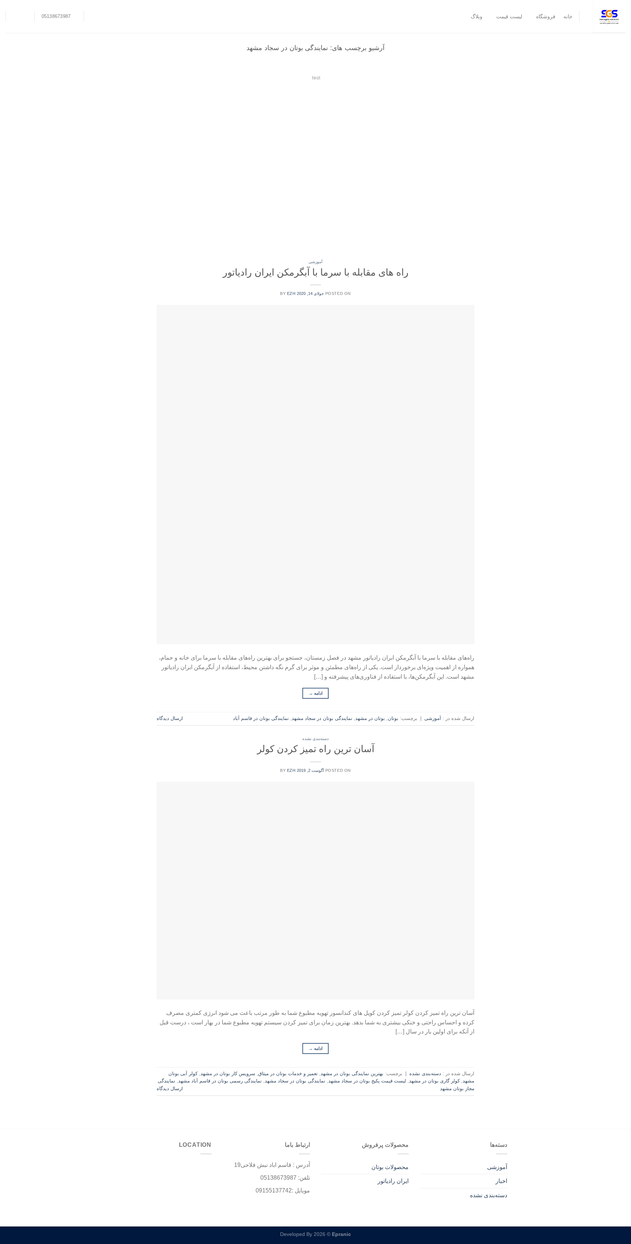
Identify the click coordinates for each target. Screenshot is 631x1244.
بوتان (393, 718)
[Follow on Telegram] (17, 16)
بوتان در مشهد (370, 718)
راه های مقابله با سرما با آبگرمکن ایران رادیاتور (316, 272)
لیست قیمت (509, 16)
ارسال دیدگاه (170, 718)
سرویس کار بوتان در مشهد (227, 1073)
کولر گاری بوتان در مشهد (434, 1081)
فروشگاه (545, 16)
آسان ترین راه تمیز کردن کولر (315, 749)
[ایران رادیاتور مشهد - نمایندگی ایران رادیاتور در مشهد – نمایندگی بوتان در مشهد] (608, 16)
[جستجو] (94, 16)
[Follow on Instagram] (27, 16)
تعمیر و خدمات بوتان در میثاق (288, 1073)
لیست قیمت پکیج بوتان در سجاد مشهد (367, 1081)
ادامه (316, 91)
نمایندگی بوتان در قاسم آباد (261, 718)
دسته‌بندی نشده (315, 738)
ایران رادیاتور (393, 1181)
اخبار (501, 1181)
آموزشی (315, 261)
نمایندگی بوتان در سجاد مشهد (322, 718)
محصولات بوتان (390, 1167)
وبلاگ (476, 16)
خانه (568, 16)
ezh (291, 293)
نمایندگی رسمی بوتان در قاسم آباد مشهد (220, 1081)
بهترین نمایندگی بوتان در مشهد (352, 1073)
